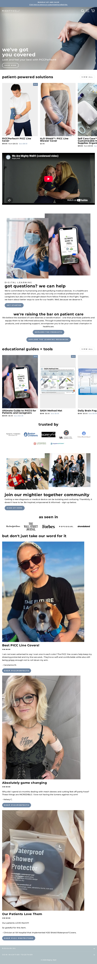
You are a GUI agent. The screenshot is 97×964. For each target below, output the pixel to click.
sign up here (14, 508)
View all (87, 77)
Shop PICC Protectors (18, 938)
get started (14, 305)
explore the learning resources (48, 339)
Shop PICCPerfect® (16, 671)
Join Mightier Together (17, 955)
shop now (10, 65)
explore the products (48, 332)
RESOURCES (9, 948)
